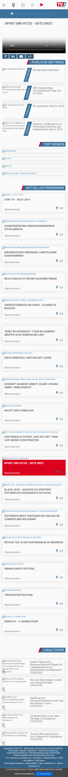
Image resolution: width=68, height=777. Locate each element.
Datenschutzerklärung (48, 751)
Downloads (13, 751)
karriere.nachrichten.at (21, 758)
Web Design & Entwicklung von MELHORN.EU (43, 748)
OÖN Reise (40, 761)
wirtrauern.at (34, 766)
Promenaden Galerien (13, 763)
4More (59, 763)
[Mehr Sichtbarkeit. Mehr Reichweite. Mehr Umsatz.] (34, 14)
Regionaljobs (31, 763)
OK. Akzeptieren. (44, 774)
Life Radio (37, 758)
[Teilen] (21, 56)
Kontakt (22, 751)
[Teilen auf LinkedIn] (13, 56)
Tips (40, 763)
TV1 (7, 758)
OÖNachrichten (50, 758)
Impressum (32, 751)
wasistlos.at (49, 763)
